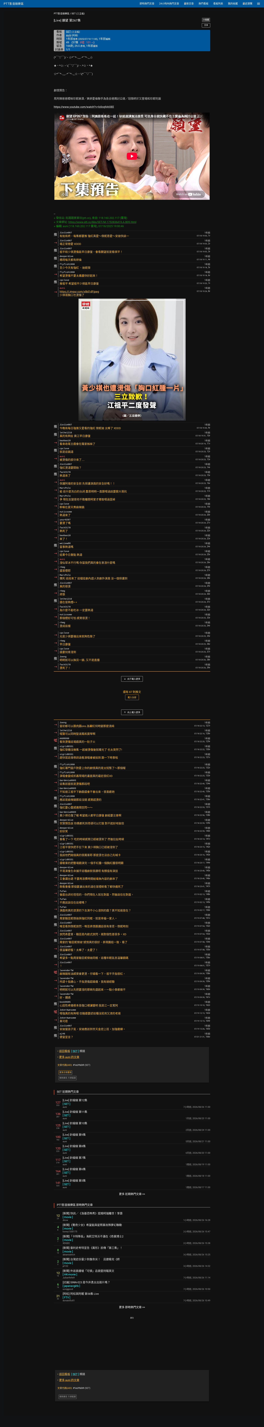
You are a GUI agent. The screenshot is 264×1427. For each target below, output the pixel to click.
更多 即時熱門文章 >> (132, 1307)
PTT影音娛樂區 (61, 13)
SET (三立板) (78, 13)
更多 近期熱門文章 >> (132, 1194)
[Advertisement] (132, 1341)
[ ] (66, 1103)
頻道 (71, 1051)
